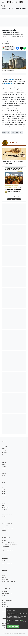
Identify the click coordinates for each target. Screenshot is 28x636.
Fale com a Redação (7, 563)
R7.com (3, 627)
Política (3, 469)
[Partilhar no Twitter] (21, 48)
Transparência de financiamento (10, 544)
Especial (4, 516)
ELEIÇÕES (10, 8)
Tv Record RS (5, 625)
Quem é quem (5, 546)
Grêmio (4, 503)
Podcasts (4, 462)
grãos (3, 103)
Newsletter (4, 446)
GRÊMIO (24, 8)
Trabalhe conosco (6, 549)
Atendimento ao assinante (8, 561)
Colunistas (4, 452)
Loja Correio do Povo (7, 593)
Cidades (4, 473)
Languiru (10, 79)
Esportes (4, 495)
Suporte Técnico (6, 609)
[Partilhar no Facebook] (17, 48)
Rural (3, 6)
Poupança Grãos (8, 83)
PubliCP (4, 448)
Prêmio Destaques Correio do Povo (13, 197)
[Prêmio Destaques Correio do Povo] (14, 180)
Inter (3, 505)
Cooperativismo (6, 526)
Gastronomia (5, 512)
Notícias (4, 466)
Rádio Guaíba (5, 623)
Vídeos (3, 464)
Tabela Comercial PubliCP (8, 581)
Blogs (3, 455)
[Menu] (3, 2)
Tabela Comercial (6, 579)
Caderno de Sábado (7, 514)
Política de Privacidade (7, 551)
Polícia (3, 475)
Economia (4, 471)
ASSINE (4, 8)
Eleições (4, 444)
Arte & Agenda (5, 507)
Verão (3, 493)
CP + (3, 598)
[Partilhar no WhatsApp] (24, 48)
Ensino (3, 489)
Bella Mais (4, 509)
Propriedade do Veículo (8, 542)
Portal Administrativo (7, 600)
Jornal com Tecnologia (7, 528)
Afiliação (4, 540)
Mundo (3, 482)
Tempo (3, 487)
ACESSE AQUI (14, 199)
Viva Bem (4, 530)
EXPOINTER (18, 8)
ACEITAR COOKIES (13, 626)
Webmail (4, 604)
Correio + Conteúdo (7, 523)
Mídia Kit (4, 577)
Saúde (3, 491)
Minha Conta (5, 606)
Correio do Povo (6, 621)
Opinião (4, 450)
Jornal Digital (5, 591)
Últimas (4, 442)
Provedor (4, 602)
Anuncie (4, 573)
